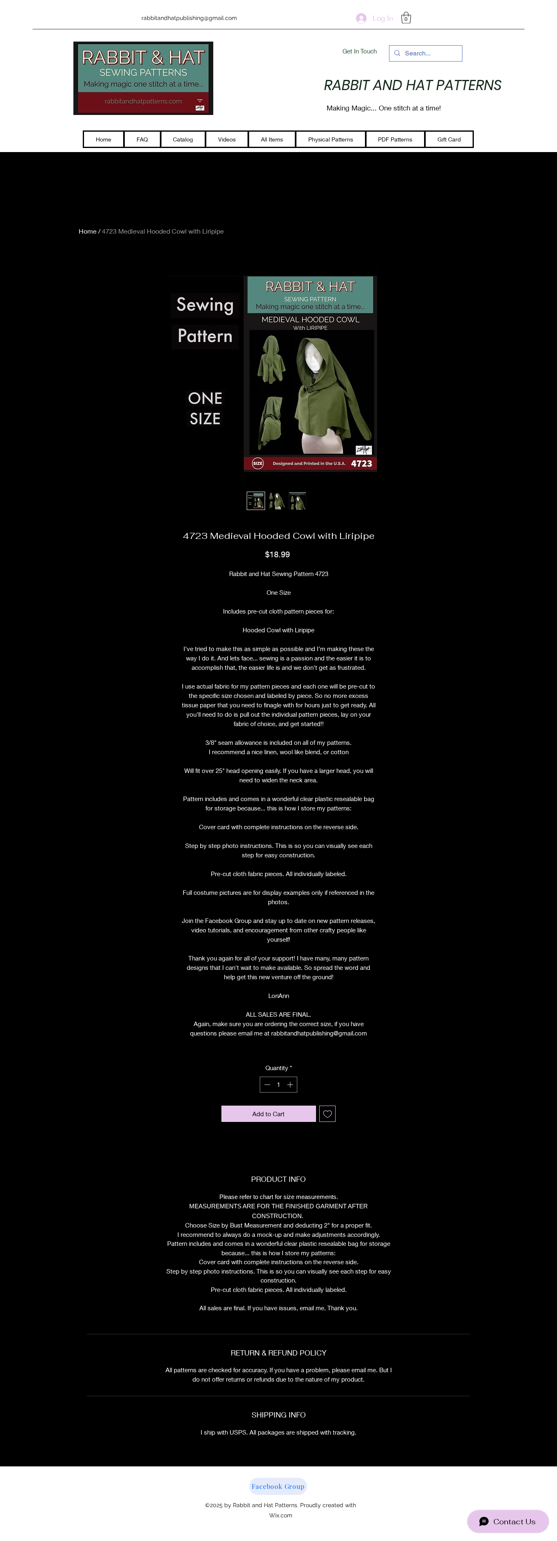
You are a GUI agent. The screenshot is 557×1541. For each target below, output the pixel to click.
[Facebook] (507, 18)
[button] (406, 18)
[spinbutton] (278, 1084)
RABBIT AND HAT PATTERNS (413, 85)
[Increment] (290, 1084)
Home (88, 231)
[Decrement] (266, 1084)
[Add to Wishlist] (327, 1114)
